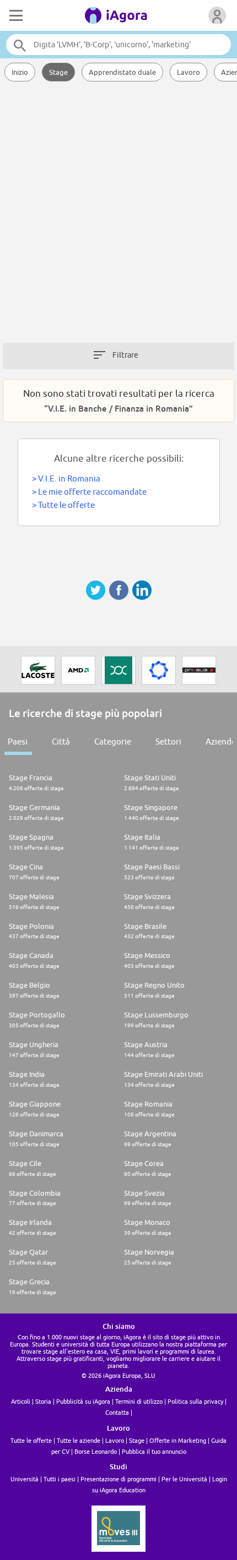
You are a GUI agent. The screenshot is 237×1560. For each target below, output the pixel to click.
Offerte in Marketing (177, 1440)
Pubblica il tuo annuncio (154, 1451)
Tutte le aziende (78, 1440)
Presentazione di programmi (118, 1478)
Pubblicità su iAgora (83, 1401)
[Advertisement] (118, 217)
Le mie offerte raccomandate (92, 491)
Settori (168, 741)
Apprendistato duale (122, 72)
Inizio (20, 72)
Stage (58, 72)
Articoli (20, 1401)
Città (61, 741)
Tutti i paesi (60, 1478)
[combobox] (118, 44)
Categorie (112, 741)
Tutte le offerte (66, 505)
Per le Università (184, 1478)
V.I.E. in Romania (69, 478)
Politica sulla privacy (195, 1401)
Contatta (117, 1412)
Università (24, 1478)
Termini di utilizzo (139, 1401)
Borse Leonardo (95, 1451)
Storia (43, 1401)
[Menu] (15, 15)
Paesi (18, 741)
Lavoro (188, 72)
